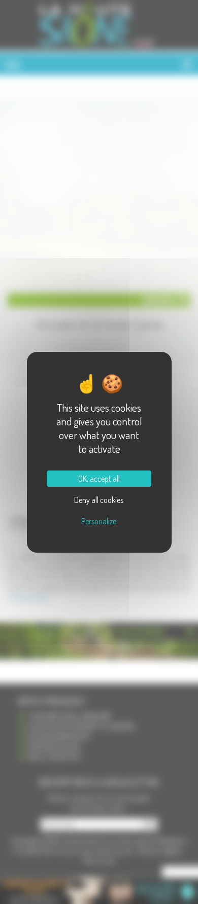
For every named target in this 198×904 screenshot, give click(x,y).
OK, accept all (99, 479)
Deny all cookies (98, 500)
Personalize (98, 521)
